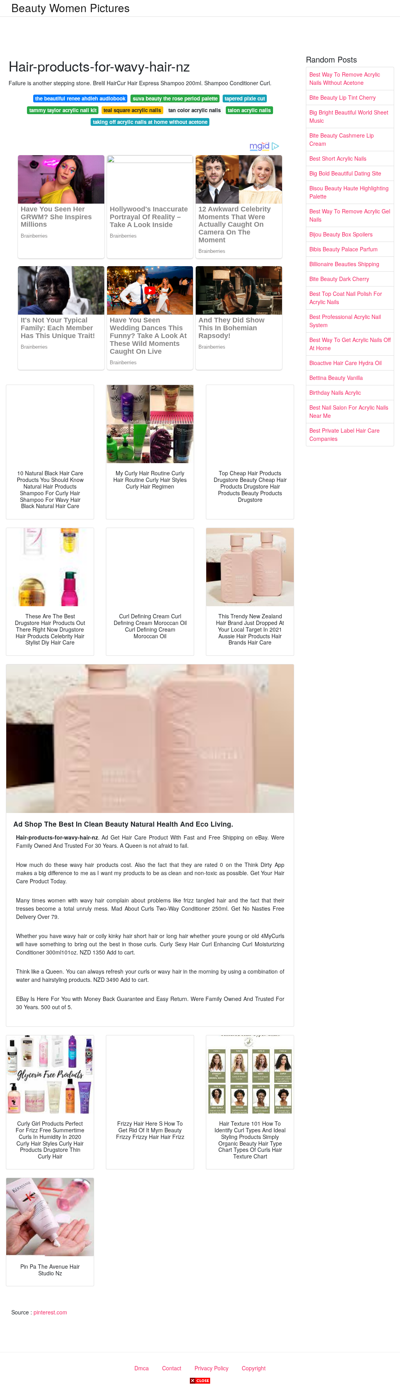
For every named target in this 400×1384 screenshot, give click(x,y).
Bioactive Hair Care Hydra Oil (345, 363)
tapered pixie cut (245, 98)
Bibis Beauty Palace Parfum (343, 249)
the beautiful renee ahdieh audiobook (80, 98)
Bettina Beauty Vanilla (336, 377)
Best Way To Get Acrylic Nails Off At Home (350, 344)
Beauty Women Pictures (70, 7)
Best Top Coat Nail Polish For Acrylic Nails (345, 298)
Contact (171, 1368)
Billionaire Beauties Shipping (344, 264)
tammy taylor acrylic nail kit (62, 110)
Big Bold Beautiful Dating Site (345, 173)
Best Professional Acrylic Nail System (345, 321)
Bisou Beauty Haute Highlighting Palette (349, 192)
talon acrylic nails (249, 110)
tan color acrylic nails (194, 110)
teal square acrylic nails (132, 110)
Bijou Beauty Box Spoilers (341, 234)
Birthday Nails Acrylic (335, 392)
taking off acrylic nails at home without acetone (150, 121)
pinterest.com (50, 1312)
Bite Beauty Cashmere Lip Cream (341, 139)
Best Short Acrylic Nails (337, 158)
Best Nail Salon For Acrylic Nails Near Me (348, 411)
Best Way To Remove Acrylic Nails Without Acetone (344, 78)
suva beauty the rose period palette (175, 98)
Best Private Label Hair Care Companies (344, 434)
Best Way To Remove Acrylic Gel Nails (349, 215)
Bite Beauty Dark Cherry (339, 279)
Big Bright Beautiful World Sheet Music (348, 116)
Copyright (254, 1368)
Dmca (141, 1368)
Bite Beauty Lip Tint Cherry (342, 97)
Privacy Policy (212, 1368)
